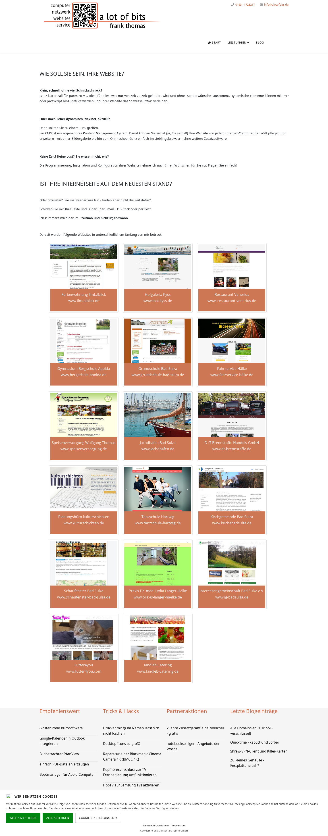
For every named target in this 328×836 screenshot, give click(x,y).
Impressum (178, 825)
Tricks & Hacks (121, 711)
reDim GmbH (180, 830)
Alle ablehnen (57, 818)
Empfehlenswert (59, 711)
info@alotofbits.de (276, 4)
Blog (260, 42)
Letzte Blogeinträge (254, 711)
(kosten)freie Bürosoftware (61, 728)
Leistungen (237, 42)
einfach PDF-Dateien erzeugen (64, 764)
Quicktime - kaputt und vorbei (254, 742)
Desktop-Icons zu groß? (122, 743)
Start (216, 42)
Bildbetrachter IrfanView (59, 754)
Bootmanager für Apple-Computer (67, 774)
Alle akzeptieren (23, 818)
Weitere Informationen (156, 825)
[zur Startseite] (102, 15)
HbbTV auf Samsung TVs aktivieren (131, 785)
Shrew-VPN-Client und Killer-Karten (259, 751)
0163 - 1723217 (245, 4)
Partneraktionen (187, 711)
